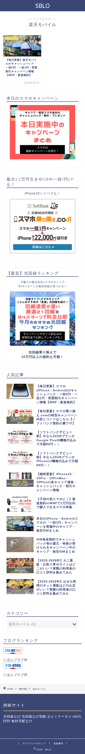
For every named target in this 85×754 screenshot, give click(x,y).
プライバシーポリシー (34, 743)
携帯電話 (23, 689)
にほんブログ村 (15, 660)
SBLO (42, 5)
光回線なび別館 (34, 716)
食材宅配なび (21, 721)
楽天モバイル (39, 689)
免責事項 (58, 743)
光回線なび (12, 716)
